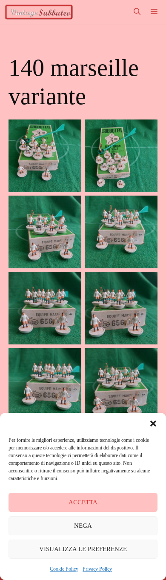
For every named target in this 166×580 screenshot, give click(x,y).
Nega (83, 525)
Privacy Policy (97, 569)
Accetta (83, 502)
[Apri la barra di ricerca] (137, 12)
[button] (153, 423)
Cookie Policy (64, 569)
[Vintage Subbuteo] (38, 12)
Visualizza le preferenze (83, 549)
